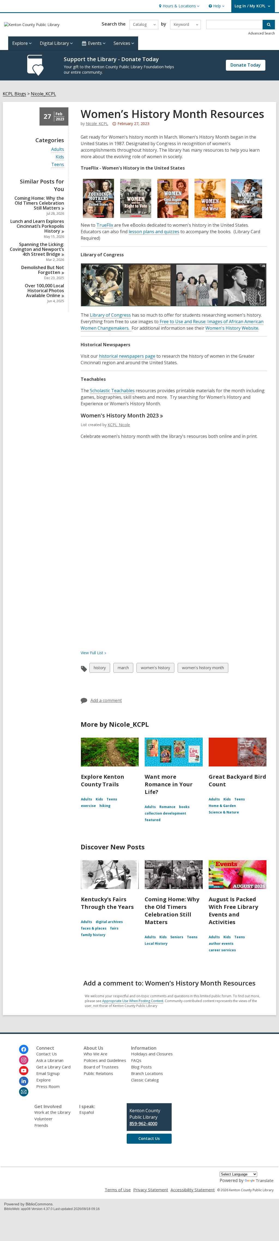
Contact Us (46, 1053)
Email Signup (48, 1073)
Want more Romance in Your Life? (169, 784)
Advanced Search (261, 33)
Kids (60, 157)
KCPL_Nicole (119, 424)
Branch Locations (147, 1073)
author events (221, 943)
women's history (155, 669)
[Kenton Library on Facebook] (23, 1049)
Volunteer (43, 1118)
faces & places (94, 928)
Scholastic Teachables (112, 391)
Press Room (48, 1086)
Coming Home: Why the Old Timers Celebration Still (39, 203)
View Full (92, 652)
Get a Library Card (53, 1066)
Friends (41, 1125)
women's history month (203, 669)
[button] (178, 6)
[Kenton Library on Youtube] (23, 1070)
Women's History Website (231, 328)
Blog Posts (141, 1066)
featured (152, 820)
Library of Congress (110, 315)
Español (86, 1112)
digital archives (109, 921)
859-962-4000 (143, 1124)
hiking (104, 805)
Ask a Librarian (49, 1060)
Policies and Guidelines (105, 1060)
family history (93, 935)
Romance (167, 807)
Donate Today (246, 65)
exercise (88, 805)
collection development (165, 813)
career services (222, 950)
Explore (43, 1080)
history (99, 669)
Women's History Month (120, 415)
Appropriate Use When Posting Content (132, 1001)
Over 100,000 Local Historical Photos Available (44, 290)
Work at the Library (52, 1112)
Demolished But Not (42, 269)
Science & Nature (224, 812)
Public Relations (98, 1073)
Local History (156, 943)
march (123, 669)
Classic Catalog (145, 1080)
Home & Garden (222, 805)
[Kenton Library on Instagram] (23, 1060)
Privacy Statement (150, 1189)
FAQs (136, 1060)
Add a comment (106, 700)
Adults (57, 149)
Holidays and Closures (152, 1053)
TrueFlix (104, 225)
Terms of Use (118, 1189)
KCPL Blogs (14, 93)
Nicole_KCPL (43, 93)
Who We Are (95, 1053)
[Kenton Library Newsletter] (23, 1091)
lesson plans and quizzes (154, 232)
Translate (265, 1180)
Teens (57, 164)
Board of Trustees (101, 1066)
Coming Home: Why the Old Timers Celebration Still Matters (172, 911)
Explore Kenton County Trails (102, 780)
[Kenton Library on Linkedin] (23, 1081)
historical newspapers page (127, 356)
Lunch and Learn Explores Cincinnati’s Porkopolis (37, 226)
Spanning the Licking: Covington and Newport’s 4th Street (37, 249)
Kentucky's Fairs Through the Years (107, 903)
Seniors (176, 937)
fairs (114, 928)
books (184, 807)
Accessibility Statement (193, 1189)
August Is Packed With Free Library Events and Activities (233, 911)
